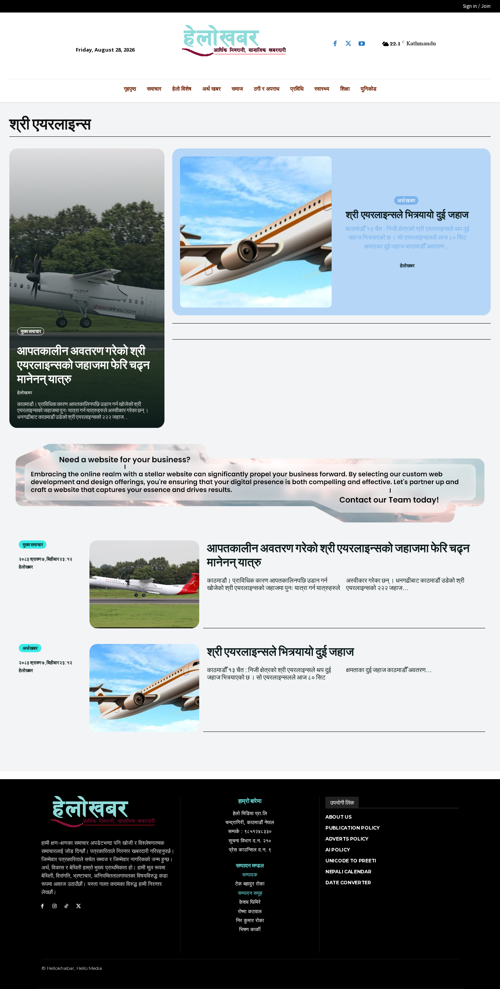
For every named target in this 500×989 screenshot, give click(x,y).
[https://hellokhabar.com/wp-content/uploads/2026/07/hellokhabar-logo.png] (249, 43)
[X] (78, 906)
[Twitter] (348, 43)
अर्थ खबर (406, 200)
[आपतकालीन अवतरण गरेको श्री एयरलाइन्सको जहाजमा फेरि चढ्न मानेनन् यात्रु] (86, 288)
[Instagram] (54, 906)
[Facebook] (335, 43)
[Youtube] (361, 43)
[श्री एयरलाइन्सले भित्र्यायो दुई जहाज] (255, 232)
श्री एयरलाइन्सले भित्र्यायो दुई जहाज (407, 214)
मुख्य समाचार (31, 331)
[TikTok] (66, 906)
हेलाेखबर (24, 392)
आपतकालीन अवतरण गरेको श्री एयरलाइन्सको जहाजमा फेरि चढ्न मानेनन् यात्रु (83, 364)
